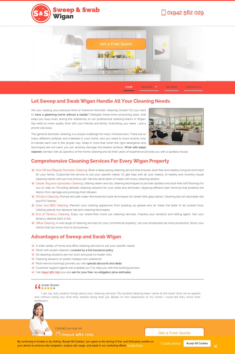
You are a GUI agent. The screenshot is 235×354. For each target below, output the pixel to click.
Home (128, 87)
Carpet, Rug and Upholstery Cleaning (59, 183)
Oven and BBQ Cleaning (52, 205)
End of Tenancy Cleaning (52, 214)
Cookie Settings (172, 343)
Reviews (171, 87)
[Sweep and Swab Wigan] (73, 13)
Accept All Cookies (197, 343)
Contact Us (193, 87)
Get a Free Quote (116, 44)
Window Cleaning (47, 196)
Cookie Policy (135, 345)
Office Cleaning (45, 223)
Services (147, 87)
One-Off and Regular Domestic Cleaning (61, 170)
